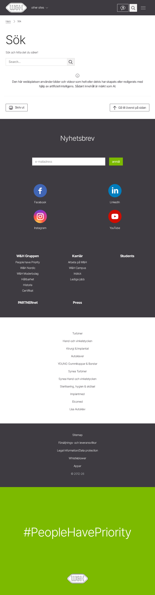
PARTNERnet (28, 303)
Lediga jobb (77, 279)
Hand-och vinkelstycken (77, 341)
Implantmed (77, 394)
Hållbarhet (27, 279)
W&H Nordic (27, 268)
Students (127, 256)
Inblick (77, 273)
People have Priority (28, 262)
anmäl (116, 161)
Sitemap (77, 435)
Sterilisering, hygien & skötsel (77, 386)
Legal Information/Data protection (77, 450)
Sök (19, 21)
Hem (8, 21)
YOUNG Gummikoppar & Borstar (77, 363)
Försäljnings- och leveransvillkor (77, 442)
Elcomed (77, 401)
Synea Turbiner (77, 371)
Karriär (77, 256)
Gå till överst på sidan (132, 107)
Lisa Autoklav (78, 409)
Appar (77, 466)
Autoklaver (77, 356)
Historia (27, 285)
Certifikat (27, 290)
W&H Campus (77, 268)
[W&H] (16, 7)
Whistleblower (77, 458)
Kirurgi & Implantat (77, 348)
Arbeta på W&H (77, 262)
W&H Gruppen (27, 256)
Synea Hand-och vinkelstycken (77, 379)
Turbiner (77, 333)
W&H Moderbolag (28, 273)
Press (77, 303)
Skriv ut (19, 107)
